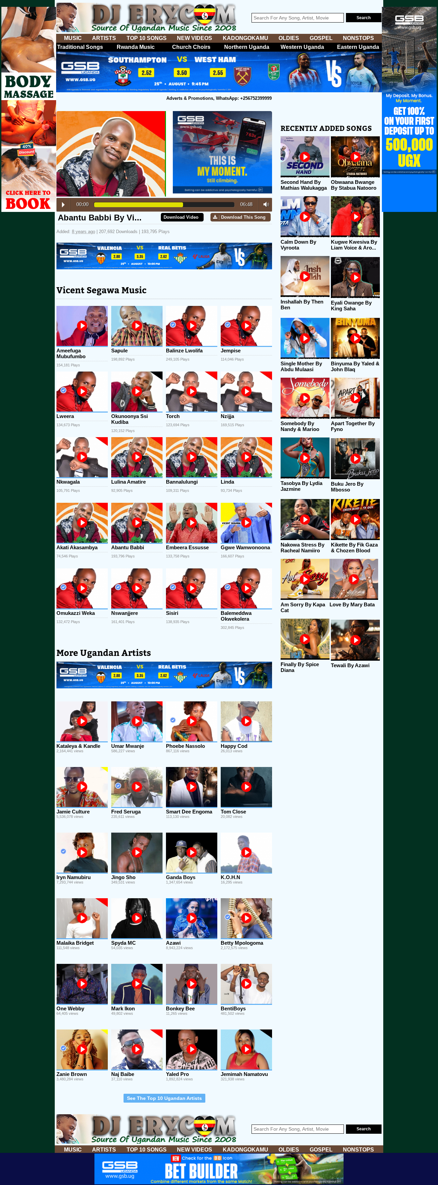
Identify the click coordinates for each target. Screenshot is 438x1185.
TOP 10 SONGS (147, 38)
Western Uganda (302, 47)
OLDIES (289, 38)
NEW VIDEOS (194, 38)
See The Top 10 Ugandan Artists (164, 1098)
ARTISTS (104, 38)
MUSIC (73, 38)
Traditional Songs (80, 47)
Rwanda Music (136, 47)
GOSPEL (321, 38)
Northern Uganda (246, 47)
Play (63, 204)
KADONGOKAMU (245, 38)
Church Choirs (191, 47)
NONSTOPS (358, 38)
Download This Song (243, 217)
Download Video (181, 217)
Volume (264, 204)
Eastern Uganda (358, 47)
